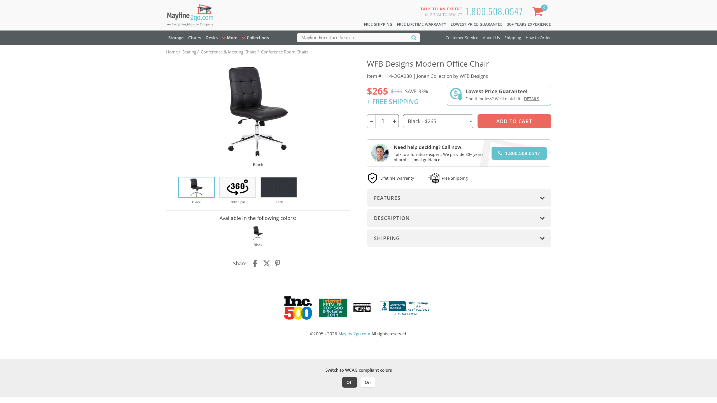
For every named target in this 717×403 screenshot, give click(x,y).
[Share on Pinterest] (278, 263)
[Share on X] (266, 263)
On (368, 382)
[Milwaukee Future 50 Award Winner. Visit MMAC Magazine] (362, 307)
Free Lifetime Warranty (421, 24)
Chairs (194, 37)
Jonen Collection (434, 76)
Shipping (512, 37)
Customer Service (462, 37)
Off (349, 382)
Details (531, 98)
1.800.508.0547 (494, 11)
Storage (176, 37)
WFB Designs (474, 76)
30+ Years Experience (529, 24)
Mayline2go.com (354, 333)
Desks (212, 37)
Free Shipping (378, 24)
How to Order (538, 37)
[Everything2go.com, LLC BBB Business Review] (405, 307)
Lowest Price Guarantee (476, 24)
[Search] (414, 37)
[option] (196, 191)
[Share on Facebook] (256, 263)
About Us (491, 37)
